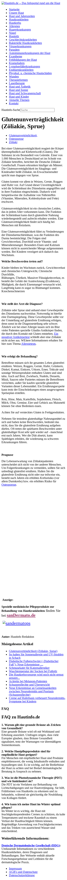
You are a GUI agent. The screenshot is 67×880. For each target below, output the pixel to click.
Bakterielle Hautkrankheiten (25, 43)
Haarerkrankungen (20, 29)
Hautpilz (14, 36)
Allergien (14, 26)
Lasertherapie (17, 83)
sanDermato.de (21, 615)
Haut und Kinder (19, 96)
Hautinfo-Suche (10, 109)
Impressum (15, 868)
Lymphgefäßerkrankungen (24, 66)
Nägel (12, 32)
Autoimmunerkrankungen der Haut (29, 53)
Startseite (14, 9)
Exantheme (15, 56)
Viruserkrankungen (20, 46)
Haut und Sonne (18, 90)
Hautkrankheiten (18, 19)
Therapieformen (18, 79)
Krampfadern (17, 63)
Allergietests (28, 343)
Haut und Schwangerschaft (25, 93)
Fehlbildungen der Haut (23, 59)
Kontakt (13, 103)
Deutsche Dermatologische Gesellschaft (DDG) (30, 845)
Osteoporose (16, 138)
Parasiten (14, 49)
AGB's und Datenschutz (23, 871)
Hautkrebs (15, 22)
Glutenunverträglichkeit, (23, 135)
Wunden (14, 76)
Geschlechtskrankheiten (23, 39)
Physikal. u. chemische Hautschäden (30, 73)
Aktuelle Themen (19, 100)
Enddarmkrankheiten (21, 69)
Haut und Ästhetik (20, 86)
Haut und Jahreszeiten (22, 16)
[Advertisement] (33, 541)
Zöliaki (13, 142)
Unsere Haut (16, 12)
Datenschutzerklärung (22, 875)
